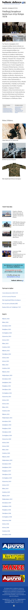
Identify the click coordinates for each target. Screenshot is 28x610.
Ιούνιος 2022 (5, 361)
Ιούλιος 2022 (5, 357)
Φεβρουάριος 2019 (7, 499)
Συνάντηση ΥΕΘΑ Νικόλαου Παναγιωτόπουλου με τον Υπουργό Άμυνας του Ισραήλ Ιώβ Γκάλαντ (19, 254)
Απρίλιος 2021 (6, 410)
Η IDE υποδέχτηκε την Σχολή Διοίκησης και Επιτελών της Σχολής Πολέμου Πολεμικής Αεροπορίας (18, 234)
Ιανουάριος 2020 (6, 463)
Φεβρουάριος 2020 (7, 460)
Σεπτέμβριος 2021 (7, 393)
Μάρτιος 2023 (5, 350)
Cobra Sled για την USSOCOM (10, 293)
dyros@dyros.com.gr (18, 602)
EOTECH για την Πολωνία (9, 296)
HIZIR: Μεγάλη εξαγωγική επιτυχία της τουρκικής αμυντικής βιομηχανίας (19, 223)
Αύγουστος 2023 (6, 336)
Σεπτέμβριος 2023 (7, 333)
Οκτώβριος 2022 (6, 354)
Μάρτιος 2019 (5, 495)
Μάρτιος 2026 (5, 318)
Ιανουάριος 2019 (6, 502)
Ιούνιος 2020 (5, 446)
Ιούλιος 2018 (5, 524)
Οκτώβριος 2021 (6, 389)
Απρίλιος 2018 (6, 531)
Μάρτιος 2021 (5, 414)
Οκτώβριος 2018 (6, 513)
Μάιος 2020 (5, 449)
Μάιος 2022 (5, 364)
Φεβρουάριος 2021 (7, 417)
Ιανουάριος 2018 (6, 534)
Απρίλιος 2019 (6, 492)
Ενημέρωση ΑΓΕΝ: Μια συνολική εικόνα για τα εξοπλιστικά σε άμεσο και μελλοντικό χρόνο (7, 110)
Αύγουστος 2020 (6, 439)
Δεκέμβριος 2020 (6, 425)
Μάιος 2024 (5, 322)
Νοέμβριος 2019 (6, 471)
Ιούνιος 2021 (5, 403)
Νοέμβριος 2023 (6, 329)
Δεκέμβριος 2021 (6, 382)
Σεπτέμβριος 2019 (7, 478)
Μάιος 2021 (5, 407)
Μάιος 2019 (5, 488)
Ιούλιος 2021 (5, 400)
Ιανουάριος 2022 (6, 379)
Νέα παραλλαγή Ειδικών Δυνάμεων (11, 300)
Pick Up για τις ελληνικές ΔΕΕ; (10, 303)
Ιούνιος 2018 (5, 527)
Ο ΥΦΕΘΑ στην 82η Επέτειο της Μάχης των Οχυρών (19, 243)
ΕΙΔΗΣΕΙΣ (4, 8)
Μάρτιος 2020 (5, 456)
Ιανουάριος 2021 (6, 421)
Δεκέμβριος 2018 (6, 506)
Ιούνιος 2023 (5, 340)
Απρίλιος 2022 (6, 368)
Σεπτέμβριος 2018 (7, 517)
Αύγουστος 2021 (6, 396)
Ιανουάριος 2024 (6, 325)
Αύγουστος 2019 (6, 481)
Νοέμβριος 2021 (6, 386)
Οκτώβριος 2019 (6, 474)
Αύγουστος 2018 (6, 520)
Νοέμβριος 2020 (6, 428)
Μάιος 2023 (5, 343)
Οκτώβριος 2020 (6, 432)
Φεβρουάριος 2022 (7, 375)
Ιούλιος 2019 (5, 485)
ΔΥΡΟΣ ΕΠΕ (14, 599)
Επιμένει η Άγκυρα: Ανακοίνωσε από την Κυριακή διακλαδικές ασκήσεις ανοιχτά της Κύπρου (18, 214)
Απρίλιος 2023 (6, 347)
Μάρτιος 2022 (5, 371)
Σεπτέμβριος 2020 (7, 435)
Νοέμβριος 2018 (6, 509)
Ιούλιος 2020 (5, 442)
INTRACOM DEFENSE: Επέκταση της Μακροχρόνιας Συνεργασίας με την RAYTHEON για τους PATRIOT (19, 110)
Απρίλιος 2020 (6, 453)
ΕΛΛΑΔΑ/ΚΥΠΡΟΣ (13, 8)
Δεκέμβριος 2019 (6, 467)
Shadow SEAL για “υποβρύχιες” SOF (11, 307)
